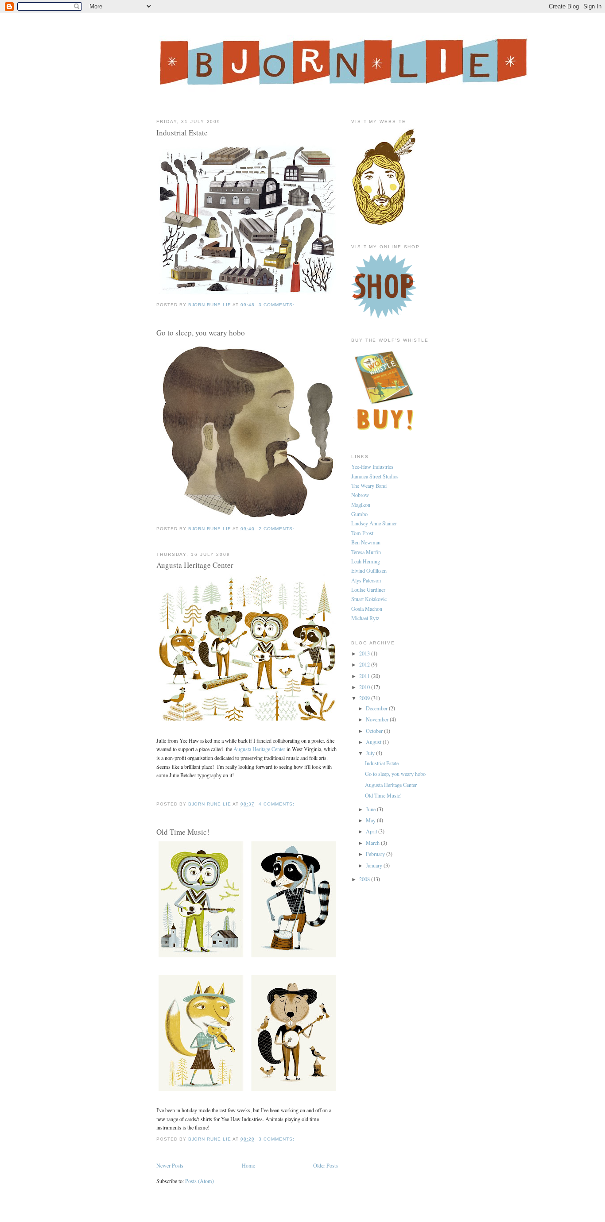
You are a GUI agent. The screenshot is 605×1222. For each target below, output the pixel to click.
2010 (365, 686)
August (374, 741)
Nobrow (360, 494)
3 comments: (277, 304)
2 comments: (277, 528)
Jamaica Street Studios (375, 476)
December (377, 708)
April (372, 831)
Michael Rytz (365, 617)
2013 (365, 653)
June (371, 809)
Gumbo (359, 513)
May (371, 820)
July (371, 752)
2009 (365, 698)
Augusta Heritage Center (194, 565)
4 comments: (277, 804)
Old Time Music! (182, 832)
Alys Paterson (366, 580)
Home (248, 1165)
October (375, 730)
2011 (365, 675)
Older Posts (325, 1165)
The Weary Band (369, 485)
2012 (365, 664)
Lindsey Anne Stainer (374, 523)
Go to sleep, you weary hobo (200, 333)
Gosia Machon (366, 608)
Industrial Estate (182, 132)
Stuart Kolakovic (369, 598)
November (378, 719)
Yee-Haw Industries (372, 466)
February (376, 853)
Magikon (360, 504)
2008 (365, 879)
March (373, 842)
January (375, 865)
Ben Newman (365, 542)
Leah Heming (365, 561)
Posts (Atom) (199, 1180)
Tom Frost (362, 532)
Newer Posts (169, 1165)
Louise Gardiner (368, 589)
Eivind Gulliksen (369, 570)
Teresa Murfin (366, 551)
